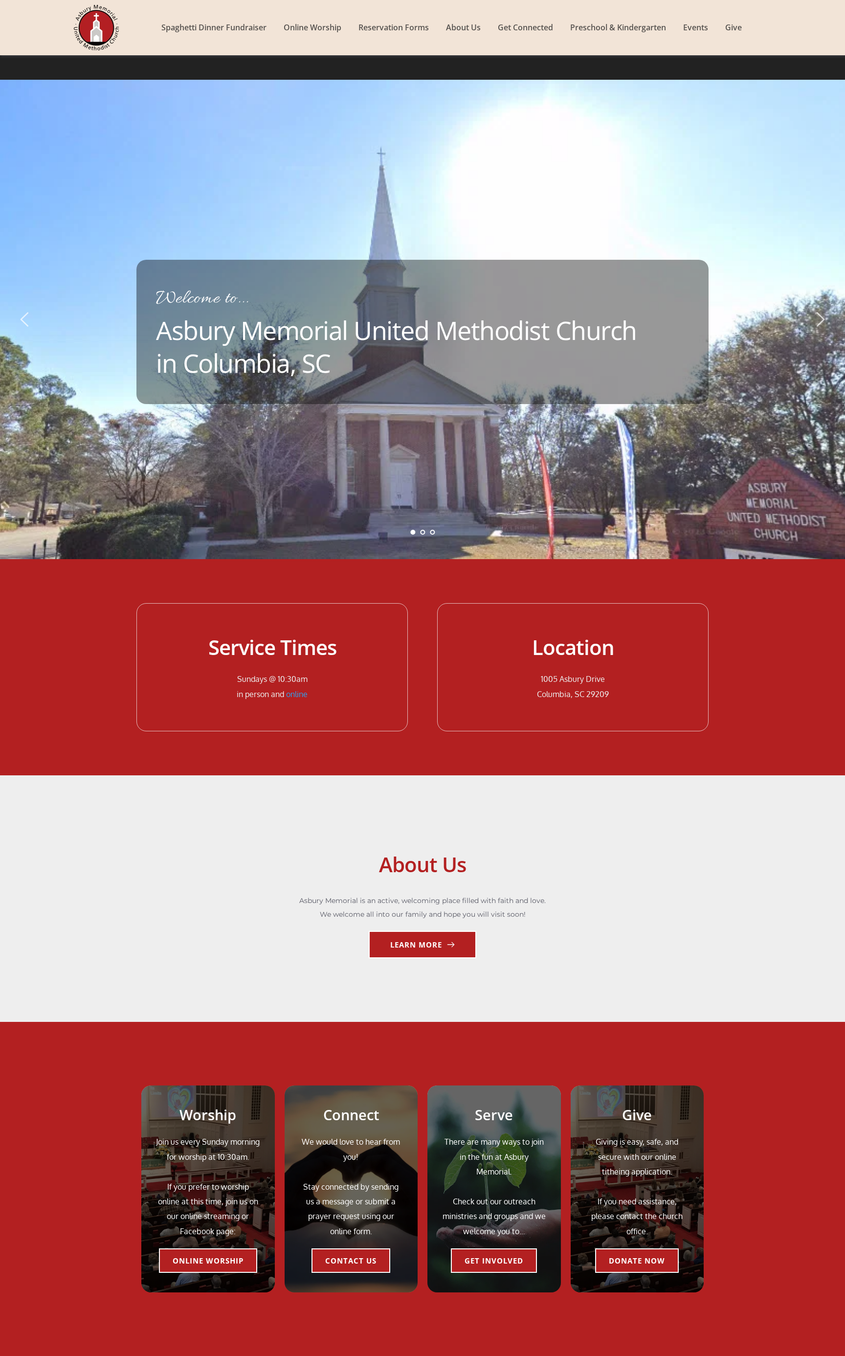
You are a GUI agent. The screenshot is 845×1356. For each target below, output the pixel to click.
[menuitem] (214, 27)
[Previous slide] (25, 319)
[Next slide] (820, 319)
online (297, 694)
